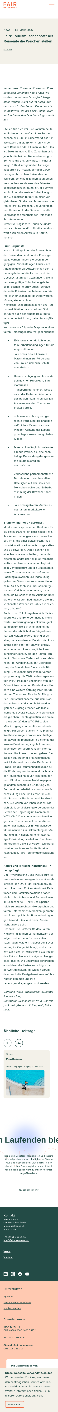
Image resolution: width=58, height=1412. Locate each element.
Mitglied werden (12, 1308)
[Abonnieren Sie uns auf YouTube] (27, 1274)
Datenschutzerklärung (29, 1395)
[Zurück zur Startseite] (10, 5)
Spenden (8, 1296)
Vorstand (8, 1257)
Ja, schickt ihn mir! (29, 1190)
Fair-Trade (8, 49)
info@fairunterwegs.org (16, 1240)
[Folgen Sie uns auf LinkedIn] (6, 1274)
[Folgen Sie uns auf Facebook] (20, 1274)
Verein (7, 1251)
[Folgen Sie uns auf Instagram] (13, 1274)
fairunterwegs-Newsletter (17, 1302)
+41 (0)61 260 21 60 (15, 1237)
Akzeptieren (14, 1404)
